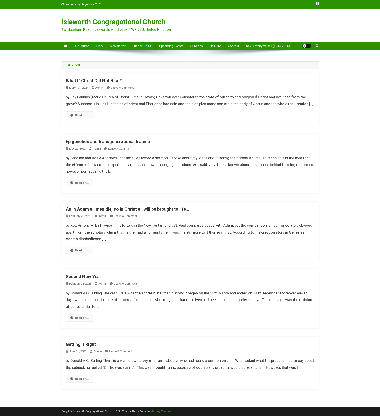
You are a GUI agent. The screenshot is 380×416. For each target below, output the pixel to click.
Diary (99, 46)
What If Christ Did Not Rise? (94, 80)
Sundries (196, 46)
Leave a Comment (122, 87)
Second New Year (83, 276)
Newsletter (118, 46)
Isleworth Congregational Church (113, 22)
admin (99, 87)
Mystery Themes (161, 411)
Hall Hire (215, 46)
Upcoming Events (171, 46)
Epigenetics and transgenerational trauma (108, 141)
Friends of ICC (142, 46)
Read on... (82, 115)
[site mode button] (306, 46)
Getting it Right (81, 344)
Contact (233, 46)
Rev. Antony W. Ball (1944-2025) (268, 46)
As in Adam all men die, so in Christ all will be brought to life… (127, 209)
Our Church (81, 46)
